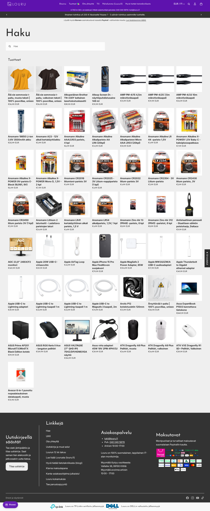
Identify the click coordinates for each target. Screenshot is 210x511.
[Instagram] (192, 498)
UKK (48, 436)
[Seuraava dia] (201, 15)
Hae (48, 430)
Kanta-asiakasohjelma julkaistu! (62, 473)
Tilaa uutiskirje (16, 466)
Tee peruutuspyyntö (56, 484)
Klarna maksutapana (57, 468)
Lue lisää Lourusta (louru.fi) (60, 457)
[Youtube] (197, 498)
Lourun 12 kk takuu (56, 452)
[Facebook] (187, 498)
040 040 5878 (117, 442)
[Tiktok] (202, 498)
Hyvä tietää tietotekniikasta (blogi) (64, 463)
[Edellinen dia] (7, 15)
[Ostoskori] (201, 4)
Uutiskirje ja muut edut (58, 446)
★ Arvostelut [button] (207, 258)
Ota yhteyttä (52, 441)
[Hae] (189, 4)
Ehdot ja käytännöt (14, 498)
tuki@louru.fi (111, 438)
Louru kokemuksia (56, 479)
